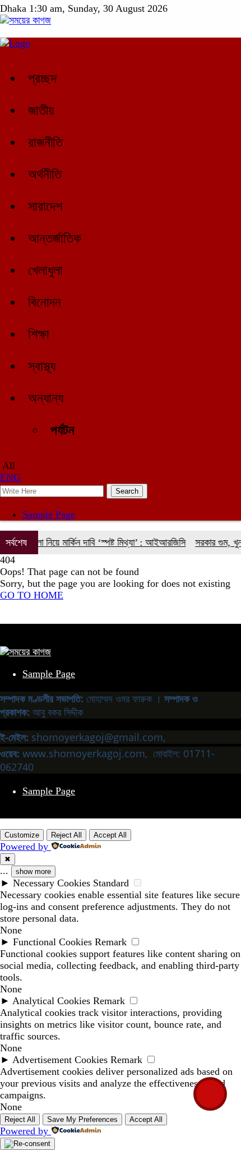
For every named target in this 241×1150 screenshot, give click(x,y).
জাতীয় (41, 110)
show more (33, 871)
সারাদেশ (45, 206)
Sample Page (48, 514)
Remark (111, 941)
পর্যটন (62, 430)
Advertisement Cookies (60, 1059)
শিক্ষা (38, 334)
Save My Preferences (82, 1119)
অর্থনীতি (45, 174)
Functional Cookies (52, 941)
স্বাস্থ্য (41, 366)
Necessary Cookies (51, 883)
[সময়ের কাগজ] (25, 20)
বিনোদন (44, 302)
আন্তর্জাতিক (54, 238)
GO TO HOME (31, 595)
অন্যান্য (45, 398)
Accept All (110, 835)
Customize (21, 835)
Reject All (66, 835)
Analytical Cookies (51, 1000)
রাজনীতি (45, 142)
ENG (10, 477)
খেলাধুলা (45, 270)
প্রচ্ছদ (42, 78)
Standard (111, 883)
